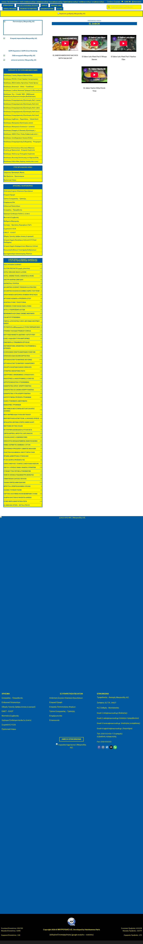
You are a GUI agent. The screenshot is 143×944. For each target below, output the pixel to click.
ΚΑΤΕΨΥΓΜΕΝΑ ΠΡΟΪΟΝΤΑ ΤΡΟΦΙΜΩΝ (17, 397)
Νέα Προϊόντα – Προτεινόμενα (14, 176)
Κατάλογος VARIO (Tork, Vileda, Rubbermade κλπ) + (21, 134)
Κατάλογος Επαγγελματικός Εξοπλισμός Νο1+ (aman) (22, 100)
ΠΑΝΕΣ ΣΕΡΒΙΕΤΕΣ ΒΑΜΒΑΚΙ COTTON (17, 445)
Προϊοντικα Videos (94, 20)
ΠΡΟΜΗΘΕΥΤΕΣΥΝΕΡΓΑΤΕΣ (28, 8)
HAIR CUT (44, 5)
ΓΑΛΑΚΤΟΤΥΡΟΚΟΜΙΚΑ (12, 317)
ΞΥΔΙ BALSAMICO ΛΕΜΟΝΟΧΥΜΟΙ (15, 437)
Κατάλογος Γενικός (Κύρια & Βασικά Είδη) (18, 75)
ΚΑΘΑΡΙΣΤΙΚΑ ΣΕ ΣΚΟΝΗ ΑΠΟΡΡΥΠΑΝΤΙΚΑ (19, 390)
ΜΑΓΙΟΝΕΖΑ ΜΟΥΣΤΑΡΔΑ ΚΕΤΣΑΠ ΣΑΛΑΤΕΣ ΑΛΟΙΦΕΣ (19, 410)
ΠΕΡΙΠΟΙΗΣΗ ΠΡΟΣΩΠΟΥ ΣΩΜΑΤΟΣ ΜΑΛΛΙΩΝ (20, 448)
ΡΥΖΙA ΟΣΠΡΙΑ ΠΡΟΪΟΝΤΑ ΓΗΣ (14, 460)
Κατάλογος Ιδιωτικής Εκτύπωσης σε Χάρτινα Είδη (21, 157)
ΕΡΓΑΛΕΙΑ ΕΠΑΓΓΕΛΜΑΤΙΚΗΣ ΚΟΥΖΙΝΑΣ (18, 360)
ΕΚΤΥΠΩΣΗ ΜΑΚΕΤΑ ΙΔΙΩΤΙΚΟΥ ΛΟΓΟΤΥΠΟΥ (19, 335)
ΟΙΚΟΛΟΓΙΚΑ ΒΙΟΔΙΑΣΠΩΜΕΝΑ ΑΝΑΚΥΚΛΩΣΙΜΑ (20, 441)
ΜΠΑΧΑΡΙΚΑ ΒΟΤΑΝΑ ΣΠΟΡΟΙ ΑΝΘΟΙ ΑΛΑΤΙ (19, 422)
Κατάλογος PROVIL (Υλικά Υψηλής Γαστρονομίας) (21, 79)
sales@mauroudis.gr (42, 2)
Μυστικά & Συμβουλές (11, 217)
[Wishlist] (122, 1)
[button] (113, 1)
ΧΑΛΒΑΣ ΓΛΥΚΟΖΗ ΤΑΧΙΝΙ (13, 490)
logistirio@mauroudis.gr (71, 2)
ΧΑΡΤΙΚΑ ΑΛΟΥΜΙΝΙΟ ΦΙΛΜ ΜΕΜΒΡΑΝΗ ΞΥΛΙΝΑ (20, 494)
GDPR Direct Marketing (29, 51)
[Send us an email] (111, 747)
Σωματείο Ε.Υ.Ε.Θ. (10, 229)
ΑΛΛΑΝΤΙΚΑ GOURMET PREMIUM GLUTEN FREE (20, 287)
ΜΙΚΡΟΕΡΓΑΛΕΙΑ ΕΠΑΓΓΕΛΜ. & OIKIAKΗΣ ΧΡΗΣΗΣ (21, 418)
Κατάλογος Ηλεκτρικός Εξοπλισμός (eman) (18, 123)
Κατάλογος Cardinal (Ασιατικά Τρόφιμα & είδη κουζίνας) (23, 90)
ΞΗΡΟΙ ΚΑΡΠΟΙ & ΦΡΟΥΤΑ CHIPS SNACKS (18, 433)
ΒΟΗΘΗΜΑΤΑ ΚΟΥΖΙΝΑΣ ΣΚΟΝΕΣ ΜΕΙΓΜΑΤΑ (19, 313)
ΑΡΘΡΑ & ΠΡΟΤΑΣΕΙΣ (9, 8)
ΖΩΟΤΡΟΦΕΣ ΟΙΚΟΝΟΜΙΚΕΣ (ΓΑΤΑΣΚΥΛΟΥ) (19, 375)
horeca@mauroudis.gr (56, 2)
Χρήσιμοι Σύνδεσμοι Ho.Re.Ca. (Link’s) (17, 214)
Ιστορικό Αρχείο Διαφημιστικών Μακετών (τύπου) (21, 246)
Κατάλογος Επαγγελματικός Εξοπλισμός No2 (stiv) (21, 104)
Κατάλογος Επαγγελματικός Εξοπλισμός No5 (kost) (21, 115)
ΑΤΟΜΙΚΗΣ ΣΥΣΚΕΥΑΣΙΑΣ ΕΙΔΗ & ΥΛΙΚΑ (17, 306)
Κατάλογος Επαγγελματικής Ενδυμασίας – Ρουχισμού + (22, 143)
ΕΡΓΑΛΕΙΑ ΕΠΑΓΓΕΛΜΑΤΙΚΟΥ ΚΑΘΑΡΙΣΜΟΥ (19, 363)
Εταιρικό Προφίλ (9, 195)
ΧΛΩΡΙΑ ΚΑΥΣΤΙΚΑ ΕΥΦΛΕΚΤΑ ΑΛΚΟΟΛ (18, 497)
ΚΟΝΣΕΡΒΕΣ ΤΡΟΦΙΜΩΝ (12, 405)
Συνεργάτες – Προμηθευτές (13, 210)
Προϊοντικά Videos (10, 180)
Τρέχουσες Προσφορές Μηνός (14, 172)
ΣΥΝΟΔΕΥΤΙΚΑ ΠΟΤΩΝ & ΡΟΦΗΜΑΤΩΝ (17, 471)
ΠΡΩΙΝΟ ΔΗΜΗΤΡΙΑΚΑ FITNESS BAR (16, 456)
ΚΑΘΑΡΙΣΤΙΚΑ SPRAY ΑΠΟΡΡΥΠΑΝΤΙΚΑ (17, 386)
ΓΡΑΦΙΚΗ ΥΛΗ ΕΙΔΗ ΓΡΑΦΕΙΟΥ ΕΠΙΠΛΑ (17, 331)
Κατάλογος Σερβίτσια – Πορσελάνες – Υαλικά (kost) (21, 119)
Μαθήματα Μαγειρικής (11, 221)
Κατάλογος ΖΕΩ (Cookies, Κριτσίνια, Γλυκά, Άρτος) (21, 83)
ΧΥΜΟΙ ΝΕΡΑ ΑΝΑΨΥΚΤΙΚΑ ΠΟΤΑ (15, 501)
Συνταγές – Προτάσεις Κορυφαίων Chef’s (18, 225)
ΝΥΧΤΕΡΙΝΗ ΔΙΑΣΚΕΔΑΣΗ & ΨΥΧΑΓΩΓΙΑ (18, 430)
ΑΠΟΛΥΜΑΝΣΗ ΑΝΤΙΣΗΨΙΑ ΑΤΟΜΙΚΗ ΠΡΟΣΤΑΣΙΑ (21, 295)
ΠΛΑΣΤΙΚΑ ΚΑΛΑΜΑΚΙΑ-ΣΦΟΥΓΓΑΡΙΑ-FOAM (19, 452)
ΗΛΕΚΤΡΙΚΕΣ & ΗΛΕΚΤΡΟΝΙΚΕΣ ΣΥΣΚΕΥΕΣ (19, 378)
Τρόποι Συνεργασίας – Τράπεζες (15, 198)
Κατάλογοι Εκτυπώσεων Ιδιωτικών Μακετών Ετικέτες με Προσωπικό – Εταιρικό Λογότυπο (19, 149)
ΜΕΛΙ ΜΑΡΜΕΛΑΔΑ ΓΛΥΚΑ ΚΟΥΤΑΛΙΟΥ (17, 414)
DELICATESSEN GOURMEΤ (12, 264)
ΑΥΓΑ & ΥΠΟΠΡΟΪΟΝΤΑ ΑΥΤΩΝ (14, 310)
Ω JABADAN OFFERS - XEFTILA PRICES (17, 505)
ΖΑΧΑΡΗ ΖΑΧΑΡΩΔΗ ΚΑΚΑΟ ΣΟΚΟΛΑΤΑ (18, 367)
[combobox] (124, 7)
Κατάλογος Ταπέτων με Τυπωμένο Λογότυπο (19, 154)
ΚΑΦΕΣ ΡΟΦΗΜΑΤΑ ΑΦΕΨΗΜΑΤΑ (15, 401)
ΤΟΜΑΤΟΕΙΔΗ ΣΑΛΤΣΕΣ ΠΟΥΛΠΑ (15, 479)
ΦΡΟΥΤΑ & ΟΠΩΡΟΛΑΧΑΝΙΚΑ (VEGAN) (17, 486)
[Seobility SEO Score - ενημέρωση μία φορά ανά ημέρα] (71, 922)
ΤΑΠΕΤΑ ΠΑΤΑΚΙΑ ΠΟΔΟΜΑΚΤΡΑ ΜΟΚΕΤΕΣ (19, 475)
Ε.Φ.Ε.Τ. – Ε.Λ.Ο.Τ (10, 232)
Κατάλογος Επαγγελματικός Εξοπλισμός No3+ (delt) (22, 108)
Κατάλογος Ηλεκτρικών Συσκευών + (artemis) (19, 127)
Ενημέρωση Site (9, 202)
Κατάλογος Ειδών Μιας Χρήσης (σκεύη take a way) (21, 161)
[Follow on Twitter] (107, 747)
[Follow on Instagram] (103, 747)
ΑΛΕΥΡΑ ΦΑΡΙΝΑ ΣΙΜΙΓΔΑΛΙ (13, 280)
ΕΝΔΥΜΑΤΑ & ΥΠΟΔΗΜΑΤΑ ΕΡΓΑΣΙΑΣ (17, 342)
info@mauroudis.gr (30, 2)
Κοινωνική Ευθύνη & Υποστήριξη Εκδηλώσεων (20, 250)
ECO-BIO (59, 8)
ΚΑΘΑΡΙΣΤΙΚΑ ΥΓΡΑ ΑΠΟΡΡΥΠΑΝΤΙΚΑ (17, 393)
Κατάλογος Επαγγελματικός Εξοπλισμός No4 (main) (21, 111)
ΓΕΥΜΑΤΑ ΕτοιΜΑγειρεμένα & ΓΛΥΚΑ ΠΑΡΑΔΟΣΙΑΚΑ (22, 327)
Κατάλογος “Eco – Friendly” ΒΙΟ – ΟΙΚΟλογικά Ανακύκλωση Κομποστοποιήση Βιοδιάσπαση (20, 95)
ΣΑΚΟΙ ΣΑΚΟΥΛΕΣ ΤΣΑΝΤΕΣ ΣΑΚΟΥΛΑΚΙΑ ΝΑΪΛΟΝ (21, 464)
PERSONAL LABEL (56, 5)
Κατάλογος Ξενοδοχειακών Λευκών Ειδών (18, 138)
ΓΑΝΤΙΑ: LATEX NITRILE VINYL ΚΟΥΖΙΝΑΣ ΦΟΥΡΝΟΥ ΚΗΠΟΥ (22, 322)
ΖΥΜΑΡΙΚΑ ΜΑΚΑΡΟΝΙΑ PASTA (14, 371)
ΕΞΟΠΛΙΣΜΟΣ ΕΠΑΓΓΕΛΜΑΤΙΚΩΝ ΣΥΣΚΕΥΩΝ (19, 352)
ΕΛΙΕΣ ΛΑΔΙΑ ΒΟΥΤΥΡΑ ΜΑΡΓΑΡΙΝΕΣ (17, 338)
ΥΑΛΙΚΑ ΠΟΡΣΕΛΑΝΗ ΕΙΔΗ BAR (14, 482)
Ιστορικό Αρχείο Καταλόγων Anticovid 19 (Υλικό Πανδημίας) (20, 241)
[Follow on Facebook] (99, 747)
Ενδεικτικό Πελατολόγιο (12, 206)
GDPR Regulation (14, 51)
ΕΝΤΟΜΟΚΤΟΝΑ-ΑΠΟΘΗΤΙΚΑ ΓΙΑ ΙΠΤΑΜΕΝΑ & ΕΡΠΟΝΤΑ (20, 347)
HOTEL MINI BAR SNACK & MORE (15, 272)
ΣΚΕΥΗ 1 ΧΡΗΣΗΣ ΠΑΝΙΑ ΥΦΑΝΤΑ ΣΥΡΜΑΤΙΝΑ (20, 467)
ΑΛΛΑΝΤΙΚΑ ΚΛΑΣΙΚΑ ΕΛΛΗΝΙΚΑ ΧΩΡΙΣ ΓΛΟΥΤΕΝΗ (22, 291)
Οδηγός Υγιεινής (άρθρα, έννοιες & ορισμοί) (19, 236)
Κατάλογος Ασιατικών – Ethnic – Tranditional (19, 86)
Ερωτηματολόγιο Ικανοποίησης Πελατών (18, 254)
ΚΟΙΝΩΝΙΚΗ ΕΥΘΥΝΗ (47, 8)
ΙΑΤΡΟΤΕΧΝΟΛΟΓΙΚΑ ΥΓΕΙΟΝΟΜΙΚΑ (16, 382)
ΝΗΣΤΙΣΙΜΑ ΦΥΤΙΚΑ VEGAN (13, 426)
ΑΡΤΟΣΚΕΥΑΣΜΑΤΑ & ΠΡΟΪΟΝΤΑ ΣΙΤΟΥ (17, 298)
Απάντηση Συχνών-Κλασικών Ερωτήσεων (18, 191)
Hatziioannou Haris (92, 929)
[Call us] (115, 747)
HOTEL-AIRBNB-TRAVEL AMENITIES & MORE (19, 276)
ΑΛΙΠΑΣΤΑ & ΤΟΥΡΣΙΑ (11, 283)
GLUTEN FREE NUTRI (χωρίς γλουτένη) (17, 268)
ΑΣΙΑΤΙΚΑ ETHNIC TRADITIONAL (15, 302)
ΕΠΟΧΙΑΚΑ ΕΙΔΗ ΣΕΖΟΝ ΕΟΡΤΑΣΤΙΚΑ (17, 356)
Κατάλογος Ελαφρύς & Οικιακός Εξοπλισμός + (20, 130)
